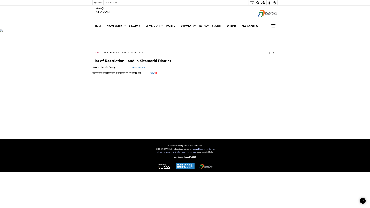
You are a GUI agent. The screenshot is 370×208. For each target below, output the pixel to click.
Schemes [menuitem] (231, 25)
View (152, 73)
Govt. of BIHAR (111, 2)
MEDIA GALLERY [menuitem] (250, 25)
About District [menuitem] (115, 25)
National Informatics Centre (203, 149)
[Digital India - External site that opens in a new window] (264, 19)
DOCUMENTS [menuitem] (187, 25)
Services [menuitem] (217, 25)
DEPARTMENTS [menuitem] (153, 25)
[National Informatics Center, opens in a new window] (185, 166)
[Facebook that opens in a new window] (269, 53)
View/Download (139, 67)
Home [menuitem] (98, 25)
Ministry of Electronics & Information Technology (176, 152)
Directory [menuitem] (134, 25)
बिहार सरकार (98, 2)
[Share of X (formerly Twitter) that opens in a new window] (273, 53)
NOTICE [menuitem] (203, 25)
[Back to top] (363, 201)
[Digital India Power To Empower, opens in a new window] (206, 166)
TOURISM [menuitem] (170, 25)
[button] (274, 26)
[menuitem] (251, 2)
